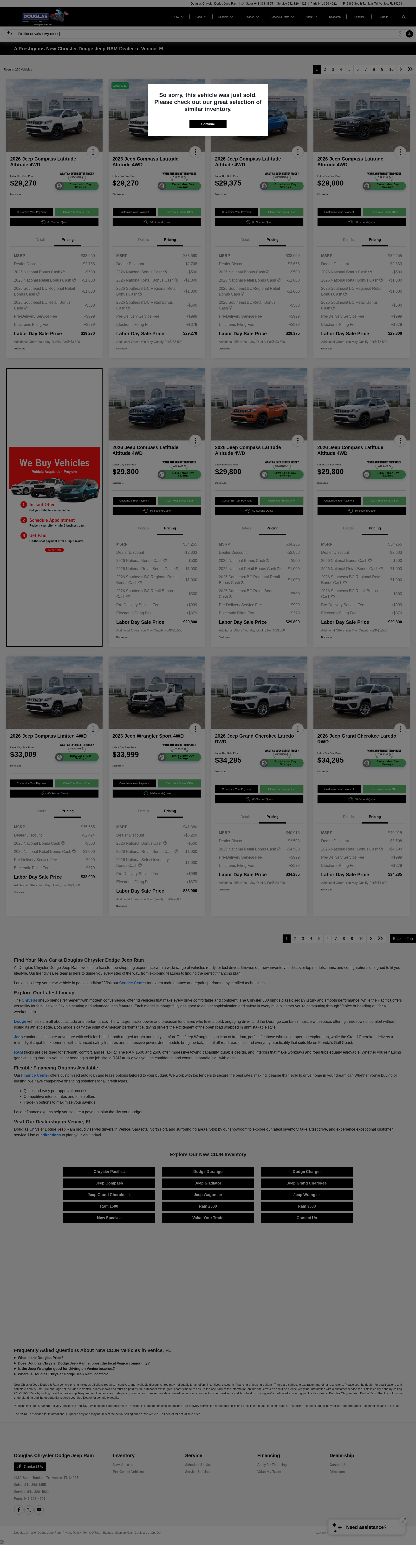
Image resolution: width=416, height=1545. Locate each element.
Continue (208, 124)
